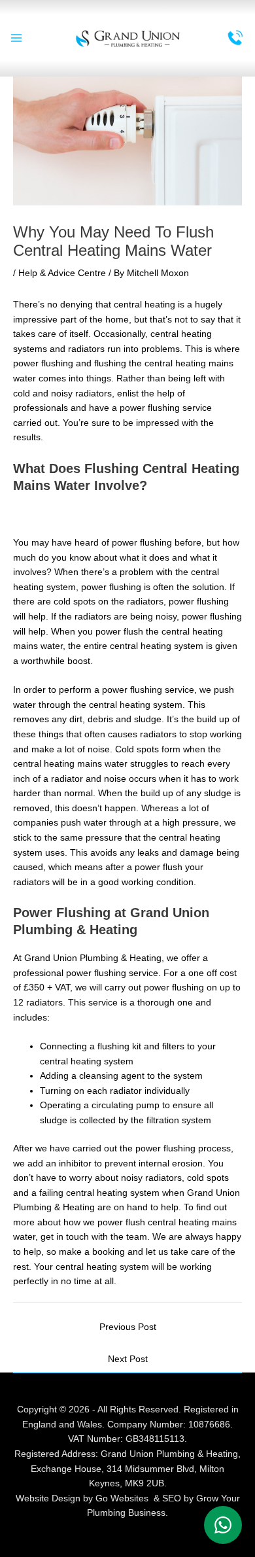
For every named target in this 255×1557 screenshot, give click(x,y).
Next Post (128, 1359)
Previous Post (127, 1327)
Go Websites (121, 1498)
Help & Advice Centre (62, 273)
